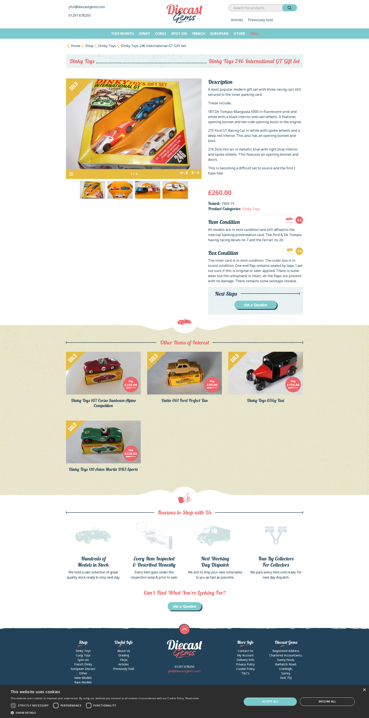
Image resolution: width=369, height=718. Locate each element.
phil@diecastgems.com (87, 6)
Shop (89, 45)
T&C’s (245, 673)
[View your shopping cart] (301, 7)
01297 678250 (80, 15)
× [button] (364, 689)
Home (75, 45)
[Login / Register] (298, 7)
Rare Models (83, 682)
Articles (237, 20)
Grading (123, 655)
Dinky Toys (107, 45)
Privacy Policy (245, 664)
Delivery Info (245, 660)
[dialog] (184, 701)
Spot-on (179, 33)
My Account (245, 655)
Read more (192, 698)
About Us (123, 651)
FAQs (123, 660)
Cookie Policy (245, 669)
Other (239, 33)
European (219, 33)
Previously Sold (260, 20)
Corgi (160, 33)
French (198, 33)
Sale (254, 33)
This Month (122, 33)
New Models (83, 678)
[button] (105, 713)
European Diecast (83, 669)
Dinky (144, 33)
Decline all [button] (327, 701)
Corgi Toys (83, 655)
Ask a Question (255, 304)
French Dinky (83, 664)
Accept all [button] (270, 701)
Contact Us (245, 651)
